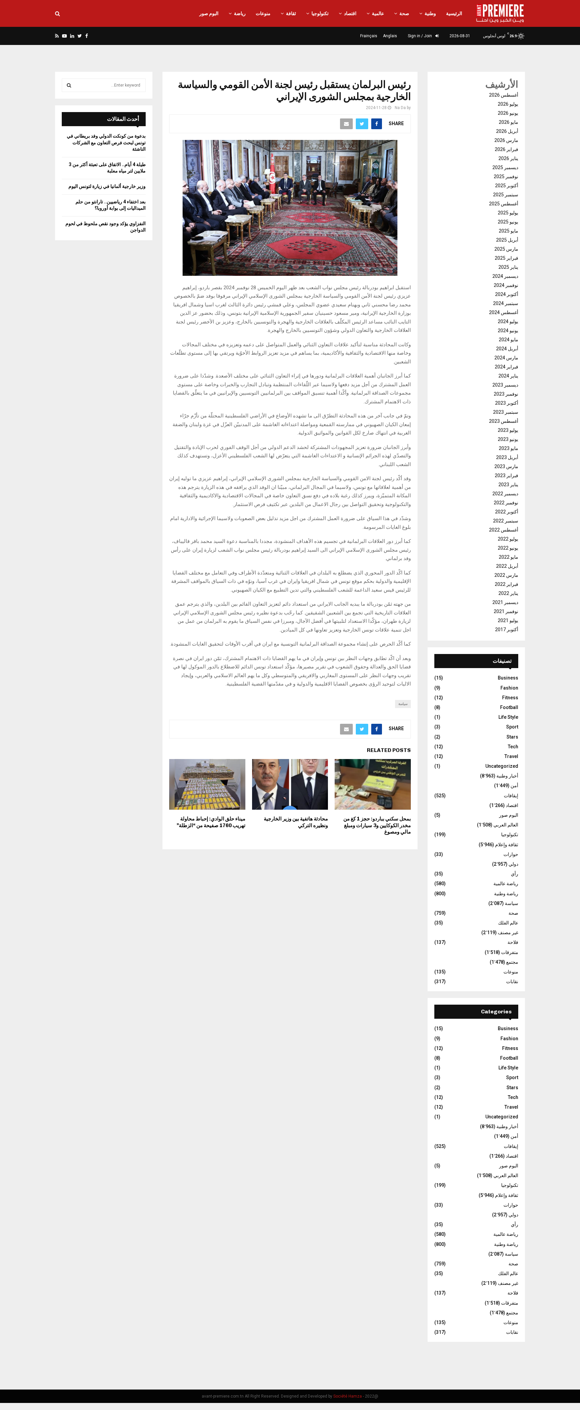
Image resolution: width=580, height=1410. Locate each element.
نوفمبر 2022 (506, 502)
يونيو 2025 (508, 221)
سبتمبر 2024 (505, 303)
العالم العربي (505, 824)
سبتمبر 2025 (505, 194)
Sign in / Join (420, 36)
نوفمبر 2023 (506, 394)
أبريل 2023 (507, 457)
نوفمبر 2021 (506, 611)
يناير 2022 (508, 593)
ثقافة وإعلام (506, 844)
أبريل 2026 (507, 131)
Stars (512, 737)
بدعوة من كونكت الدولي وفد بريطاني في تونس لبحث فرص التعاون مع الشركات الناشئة (106, 142)
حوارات (510, 854)
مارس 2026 (506, 140)
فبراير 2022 (506, 584)
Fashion (509, 688)
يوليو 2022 (508, 539)
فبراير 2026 (506, 149)
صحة (404, 13)
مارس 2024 (506, 357)
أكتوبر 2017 (506, 629)
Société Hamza (347, 1396)
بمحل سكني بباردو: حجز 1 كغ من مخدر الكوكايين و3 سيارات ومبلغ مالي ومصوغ (377, 825)
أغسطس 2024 (503, 312)
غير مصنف (508, 932)
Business (508, 678)
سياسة (402, 704)
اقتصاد (350, 13)
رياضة (240, 13)
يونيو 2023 (508, 439)
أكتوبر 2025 (506, 185)
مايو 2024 (508, 339)
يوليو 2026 (508, 104)
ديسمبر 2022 (505, 493)
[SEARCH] (69, 85)
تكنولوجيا (320, 13)
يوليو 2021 (508, 620)
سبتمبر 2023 (505, 412)
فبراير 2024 (506, 366)
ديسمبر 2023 (505, 385)
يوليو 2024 (508, 321)
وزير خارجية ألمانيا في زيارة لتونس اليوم (107, 186)
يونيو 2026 (508, 113)
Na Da (400, 107)
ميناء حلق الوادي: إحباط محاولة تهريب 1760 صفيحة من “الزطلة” (211, 822)
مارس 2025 (506, 249)
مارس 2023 (506, 466)
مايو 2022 (508, 557)
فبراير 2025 (506, 258)
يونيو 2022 (508, 548)
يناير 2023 (508, 484)
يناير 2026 (508, 158)
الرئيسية (454, 13)
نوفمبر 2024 (506, 285)
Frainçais (368, 36)
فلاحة (513, 942)
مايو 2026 (508, 122)
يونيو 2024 (508, 330)
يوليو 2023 (508, 430)
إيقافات (511, 795)
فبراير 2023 (506, 475)
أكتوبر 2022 (506, 511)
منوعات (263, 13)
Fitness (510, 697)
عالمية (378, 13)
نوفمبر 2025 (506, 176)
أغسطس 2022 (503, 530)
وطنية (430, 13)
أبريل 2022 (507, 566)
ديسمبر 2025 (505, 167)
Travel (511, 756)
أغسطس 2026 (503, 95)
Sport (512, 726)
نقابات (512, 981)
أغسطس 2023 (503, 421)
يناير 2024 (508, 376)
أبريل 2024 (507, 348)
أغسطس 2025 (503, 203)
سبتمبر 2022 (505, 520)
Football (509, 707)
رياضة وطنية (506, 893)
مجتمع (512, 962)
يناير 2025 (508, 267)
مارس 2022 (506, 575)
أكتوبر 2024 (506, 294)
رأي (514, 873)
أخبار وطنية (507, 775)
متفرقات (509, 952)
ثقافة (291, 13)
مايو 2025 (508, 231)
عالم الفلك (508, 922)
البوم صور (209, 13)
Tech (513, 746)
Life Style (508, 717)
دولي (513, 864)
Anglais (390, 36)
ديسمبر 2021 (505, 602)
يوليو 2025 (508, 212)
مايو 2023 (508, 448)
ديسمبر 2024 (505, 276)
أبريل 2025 (507, 240)
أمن (514, 785)
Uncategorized (501, 766)
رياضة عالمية (505, 883)
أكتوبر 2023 (506, 403)
